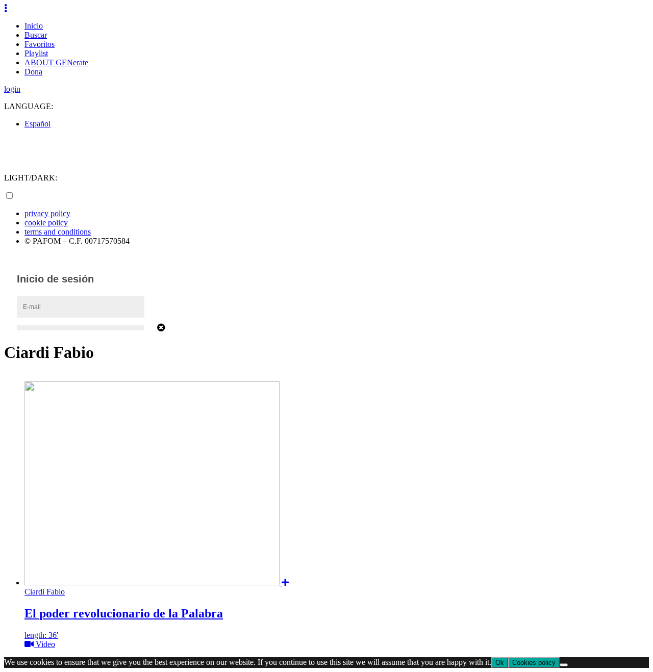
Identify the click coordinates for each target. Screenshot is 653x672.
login (12, 89)
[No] (564, 664)
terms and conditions (57, 231)
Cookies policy (534, 662)
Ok (499, 662)
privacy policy (47, 213)
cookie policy (46, 222)
